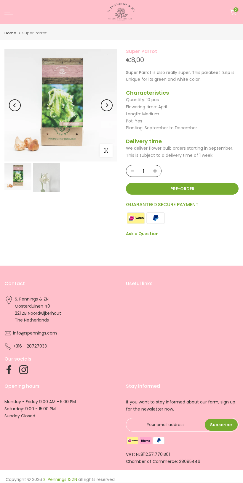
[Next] (107, 105)
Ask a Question (142, 234)
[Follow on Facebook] (8, 369)
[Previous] (15, 105)
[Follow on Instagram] (23, 369)
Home (10, 33)
